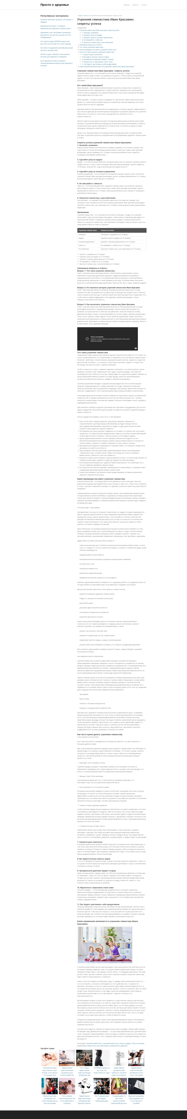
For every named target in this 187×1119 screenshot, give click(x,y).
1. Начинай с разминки (90, 33)
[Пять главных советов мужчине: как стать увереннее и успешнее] (67, 1094)
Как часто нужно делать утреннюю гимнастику (97, 52)
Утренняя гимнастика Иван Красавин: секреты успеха (99, 30)
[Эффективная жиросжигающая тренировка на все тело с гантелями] (136, 1065)
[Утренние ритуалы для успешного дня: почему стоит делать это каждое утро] (50, 1065)
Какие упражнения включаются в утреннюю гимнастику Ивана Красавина (107, 67)
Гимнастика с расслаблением (98, 1046)
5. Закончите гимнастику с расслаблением (97, 42)
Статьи (144, 5)
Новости (135, 5)
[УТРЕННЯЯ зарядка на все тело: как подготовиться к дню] (102, 1065)
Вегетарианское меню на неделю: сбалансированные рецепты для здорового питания (56, 63)
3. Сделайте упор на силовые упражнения (97, 37)
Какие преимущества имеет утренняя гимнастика (98, 50)
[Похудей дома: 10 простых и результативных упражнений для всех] (119, 1094)
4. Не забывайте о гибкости (92, 40)
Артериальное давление (118, 1046)
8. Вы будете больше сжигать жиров (95, 57)
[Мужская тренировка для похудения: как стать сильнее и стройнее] (136, 1094)
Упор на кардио (125, 1043)
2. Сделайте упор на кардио (92, 35)
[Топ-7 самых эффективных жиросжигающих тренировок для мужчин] (84, 1065)
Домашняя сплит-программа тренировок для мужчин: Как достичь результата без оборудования (55, 34)
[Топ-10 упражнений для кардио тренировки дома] (102, 1094)
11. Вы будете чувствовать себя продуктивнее (99, 64)
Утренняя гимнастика (94, 1043)
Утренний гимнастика (110, 1043)
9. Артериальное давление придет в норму (97, 59)
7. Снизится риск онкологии (92, 54)
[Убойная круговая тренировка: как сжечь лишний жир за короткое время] (50, 1094)
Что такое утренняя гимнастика (91, 47)
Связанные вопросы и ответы (91, 45)
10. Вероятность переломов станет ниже (97, 62)
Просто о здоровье (54, 4)
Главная (126, 5)
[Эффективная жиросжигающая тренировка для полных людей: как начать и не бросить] (67, 1065)
